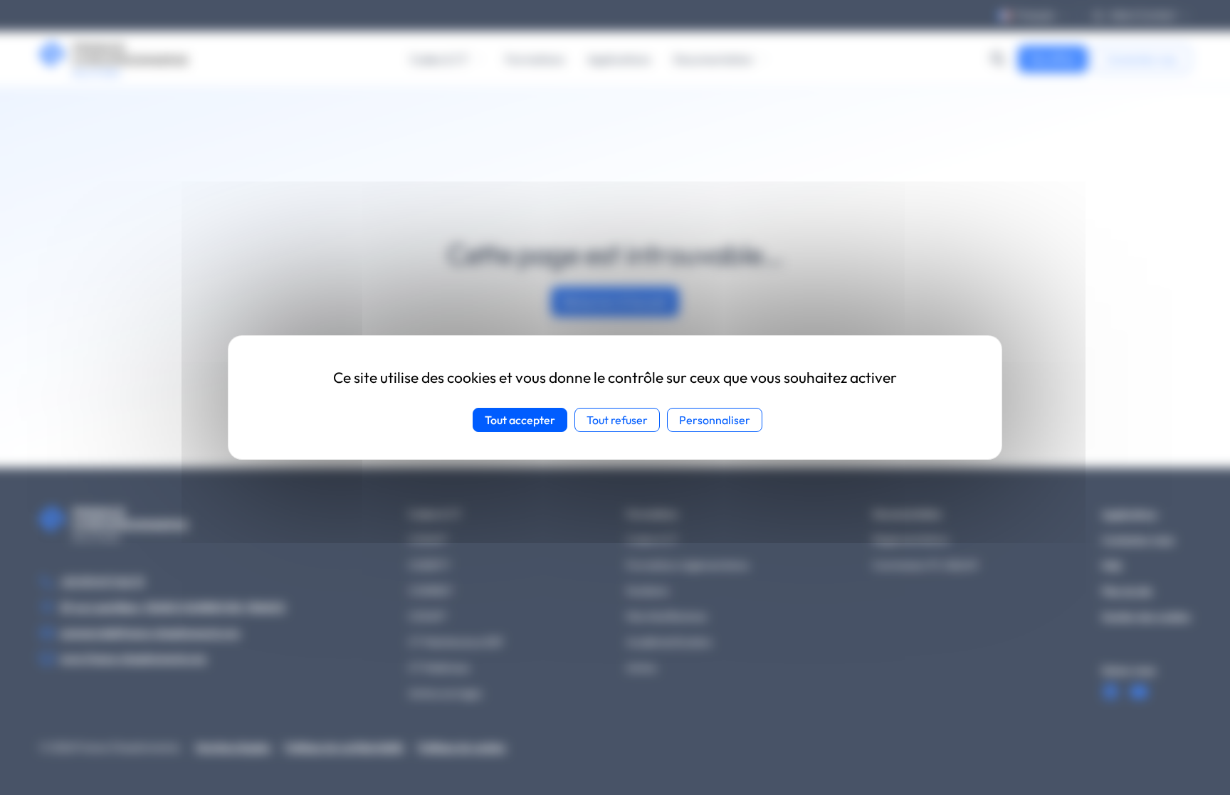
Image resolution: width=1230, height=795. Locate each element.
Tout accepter (520, 420)
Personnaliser (714, 420)
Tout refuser (617, 420)
